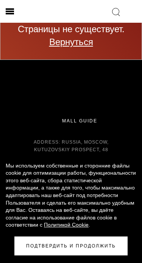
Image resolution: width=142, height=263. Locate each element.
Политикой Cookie (66, 225)
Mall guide (78, 121)
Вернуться (71, 42)
